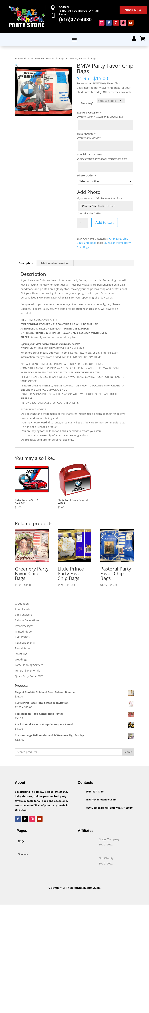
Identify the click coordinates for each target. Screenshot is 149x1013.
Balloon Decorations (27, 620)
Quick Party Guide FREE (29, 676)
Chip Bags (58, 58)
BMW (107, 242)
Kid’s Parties (22, 637)
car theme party (121, 242)
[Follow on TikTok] (123, 23)
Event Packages (24, 626)
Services (23, 854)
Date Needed (86, 133)
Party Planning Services (29, 665)
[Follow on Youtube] (131, 23)
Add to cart (104, 222)
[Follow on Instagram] (101, 23)
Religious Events (25, 642)
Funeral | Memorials (27, 670)
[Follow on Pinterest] (116, 23)
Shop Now (133, 10)
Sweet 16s (21, 654)
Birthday (28, 58)
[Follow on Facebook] (109, 23)
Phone (63, 14)
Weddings (21, 659)
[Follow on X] (25, 819)
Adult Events (22, 609)
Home (18, 58)
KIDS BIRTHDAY (43, 58)
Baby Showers (23, 614)
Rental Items (22, 648)
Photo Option (86, 175)
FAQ (21, 841)
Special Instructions (89, 154)
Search (128, 752)
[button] (16, 65)
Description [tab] (26, 263)
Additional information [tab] (55, 263)
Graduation (22, 603)
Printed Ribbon (24, 631)
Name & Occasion (89, 112)
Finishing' (87, 103)
